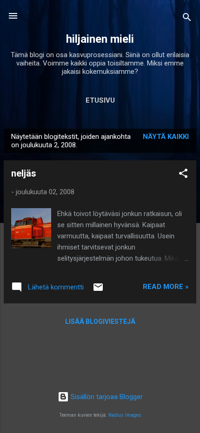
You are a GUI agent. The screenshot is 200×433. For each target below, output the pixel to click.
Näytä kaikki (166, 136)
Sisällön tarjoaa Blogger (106, 397)
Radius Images (124, 415)
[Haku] (187, 19)
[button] (183, 175)
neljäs (23, 173)
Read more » (166, 286)
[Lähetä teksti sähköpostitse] (98, 290)
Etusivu (100, 100)
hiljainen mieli (100, 39)
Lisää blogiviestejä (100, 321)
